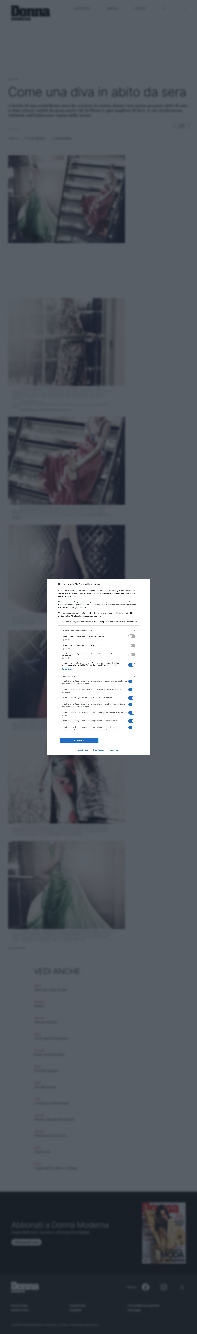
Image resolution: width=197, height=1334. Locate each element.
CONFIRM (79, 740)
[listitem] (98, 630)
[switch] (131, 636)
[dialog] (98, 667)
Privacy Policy (114, 750)
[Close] (144, 584)
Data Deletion (83, 750)
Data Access (98, 750)
